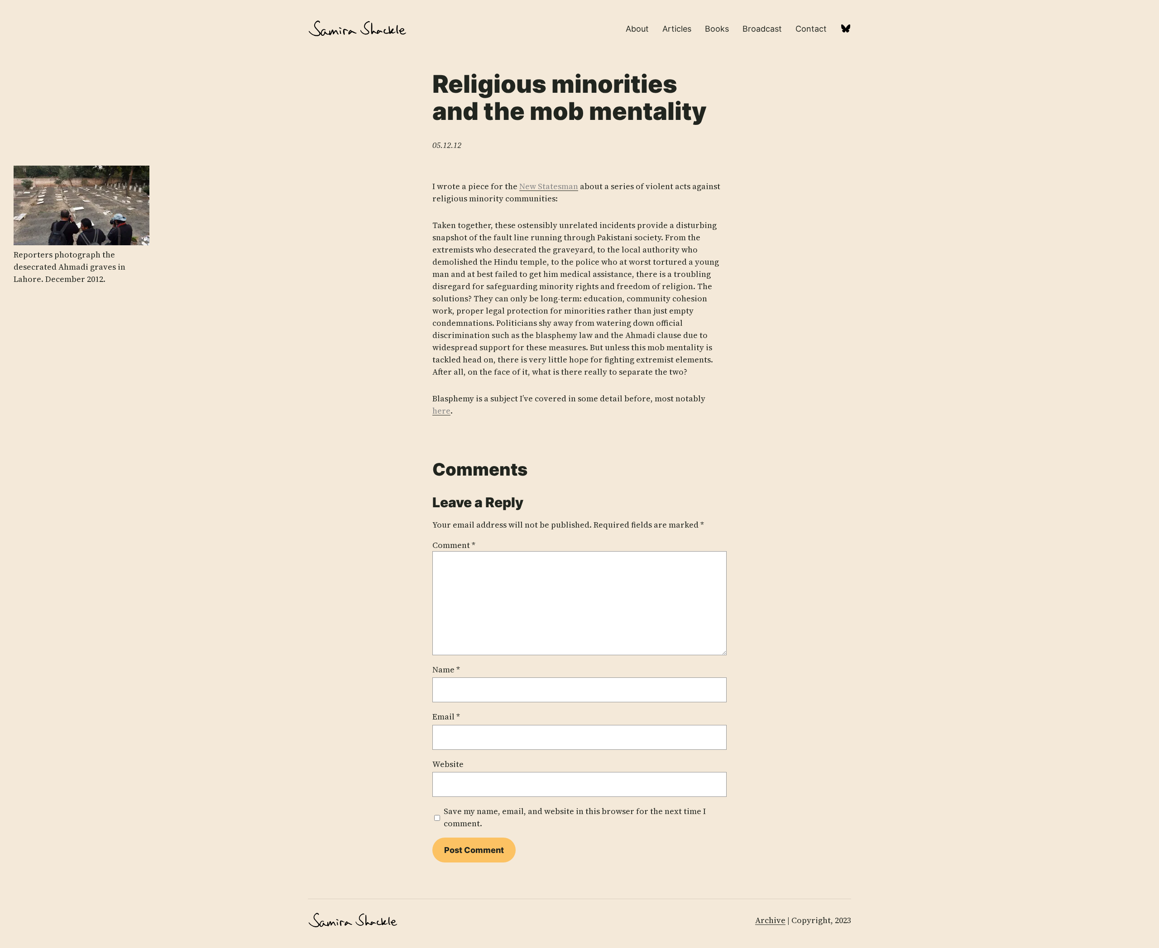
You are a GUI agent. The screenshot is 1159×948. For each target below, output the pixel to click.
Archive (770, 920)
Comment (453, 545)
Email (446, 716)
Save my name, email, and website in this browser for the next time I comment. (575, 817)
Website (448, 764)
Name (446, 669)
